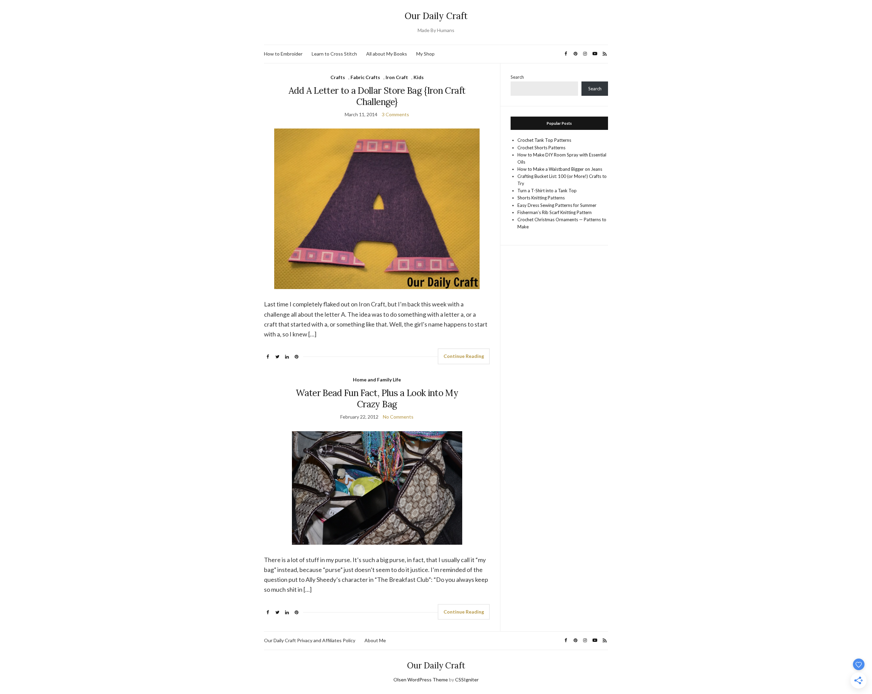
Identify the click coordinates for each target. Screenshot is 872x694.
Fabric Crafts (365, 77)
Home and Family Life (377, 379)
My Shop (425, 54)
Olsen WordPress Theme (420, 679)
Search (517, 77)
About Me (375, 640)
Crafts (337, 77)
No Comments (398, 417)
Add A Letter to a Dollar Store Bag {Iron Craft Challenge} (377, 96)
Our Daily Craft (436, 15)
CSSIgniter (467, 679)
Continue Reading (463, 356)
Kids (419, 77)
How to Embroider (283, 54)
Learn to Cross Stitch (334, 54)
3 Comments (395, 114)
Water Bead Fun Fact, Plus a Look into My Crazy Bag (377, 398)
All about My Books (386, 54)
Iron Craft (397, 77)
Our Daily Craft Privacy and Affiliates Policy (309, 640)
